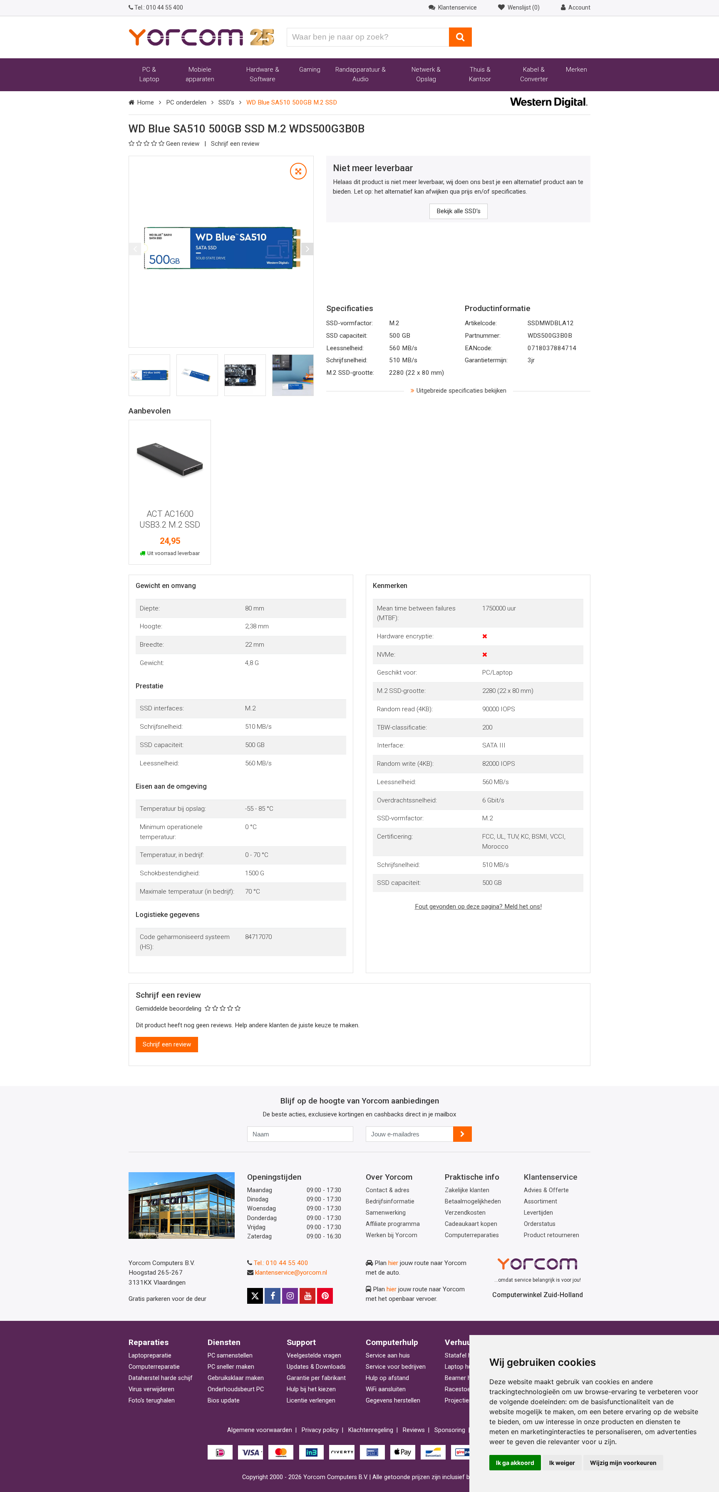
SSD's (226, 102)
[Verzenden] (462, 1134)
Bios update (224, 1400)
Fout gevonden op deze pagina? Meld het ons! (478, 906)
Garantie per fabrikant (316, 1378)
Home (145, 102)
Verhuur (459, 1342)
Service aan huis (388, 1355)
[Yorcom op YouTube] (307, 1296)
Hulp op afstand (387, 1378)
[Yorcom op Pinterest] (325, 1296)
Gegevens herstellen (393, 1400)
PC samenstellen (230, 1355)
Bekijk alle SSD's (458, 211)
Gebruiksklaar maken (236, 1378)
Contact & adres (387, 1190)
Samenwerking (386, 1212)
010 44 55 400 (158, 7)
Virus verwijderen (151, 1389)
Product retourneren (551, 1235)
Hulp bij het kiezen (311, 1389)
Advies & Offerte (546, 1190)
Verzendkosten (465, 1212)
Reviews (414, 1430)
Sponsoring (449, 1430)
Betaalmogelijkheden (473, 1201)
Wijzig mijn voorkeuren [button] (623, 1462)
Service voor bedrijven (396, 1366)
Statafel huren (464, 1355)
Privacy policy (320, 1430)
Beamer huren (464, 1378)
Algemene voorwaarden (259, 1430)
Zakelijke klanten (467, 1190)
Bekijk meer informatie (170, 463)
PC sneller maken (231, 1366)
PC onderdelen (186, 102)
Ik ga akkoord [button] (515, 1462)
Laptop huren (463, 1366)
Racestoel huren (467, 1389)
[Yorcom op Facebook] (272, 1296)
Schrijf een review (235, 143)
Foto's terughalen (152, 1400)
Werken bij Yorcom (391, 1235)
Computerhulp (392, 1342)
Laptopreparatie (150, 1355)
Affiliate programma (393, 1224)
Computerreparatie (154, 1366)
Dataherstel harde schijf (161, 1378)
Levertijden (538, 1212)
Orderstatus (539, 1224)
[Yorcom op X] (255, 1296)
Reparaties (149, 1342)
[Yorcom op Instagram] (290, 1296)
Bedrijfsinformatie (390, 1201)
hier (393, 1263)
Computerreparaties (472, 1235)
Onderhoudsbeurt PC (236, 1389)
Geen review (183, 143)
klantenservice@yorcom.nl (291, 1272)
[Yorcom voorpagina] (201, 36)
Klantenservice (551, 1177)
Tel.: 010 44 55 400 (281, 1263)
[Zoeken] (460, 37)
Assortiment (540, 1201)
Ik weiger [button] (562, 1462)
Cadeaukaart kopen (471, 1224)
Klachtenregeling (370, 1430)
